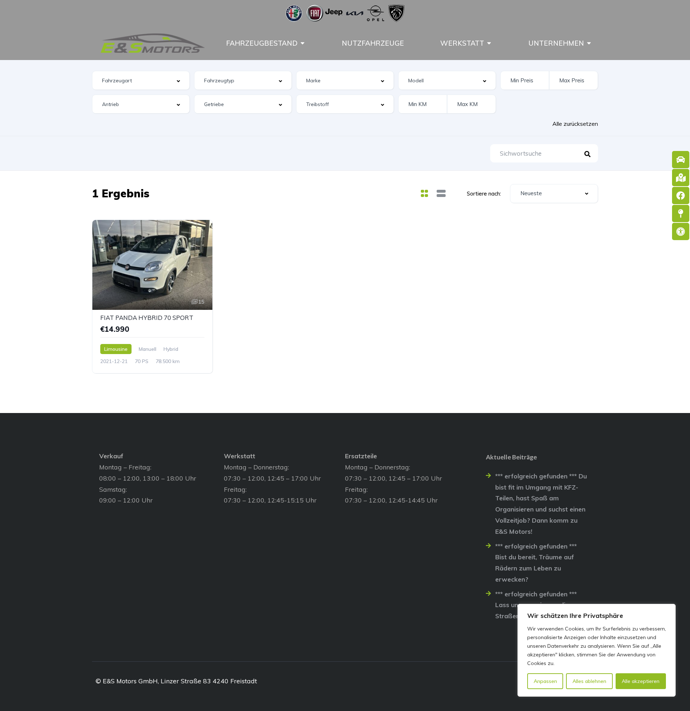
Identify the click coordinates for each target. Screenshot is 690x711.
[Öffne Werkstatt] (489, 43)
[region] (597, 650)
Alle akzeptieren (640, 681)
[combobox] (141, 80)
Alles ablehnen (589, 681)
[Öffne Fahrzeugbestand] (302, 43)
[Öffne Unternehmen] (589, 43)
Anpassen (545, 681)
